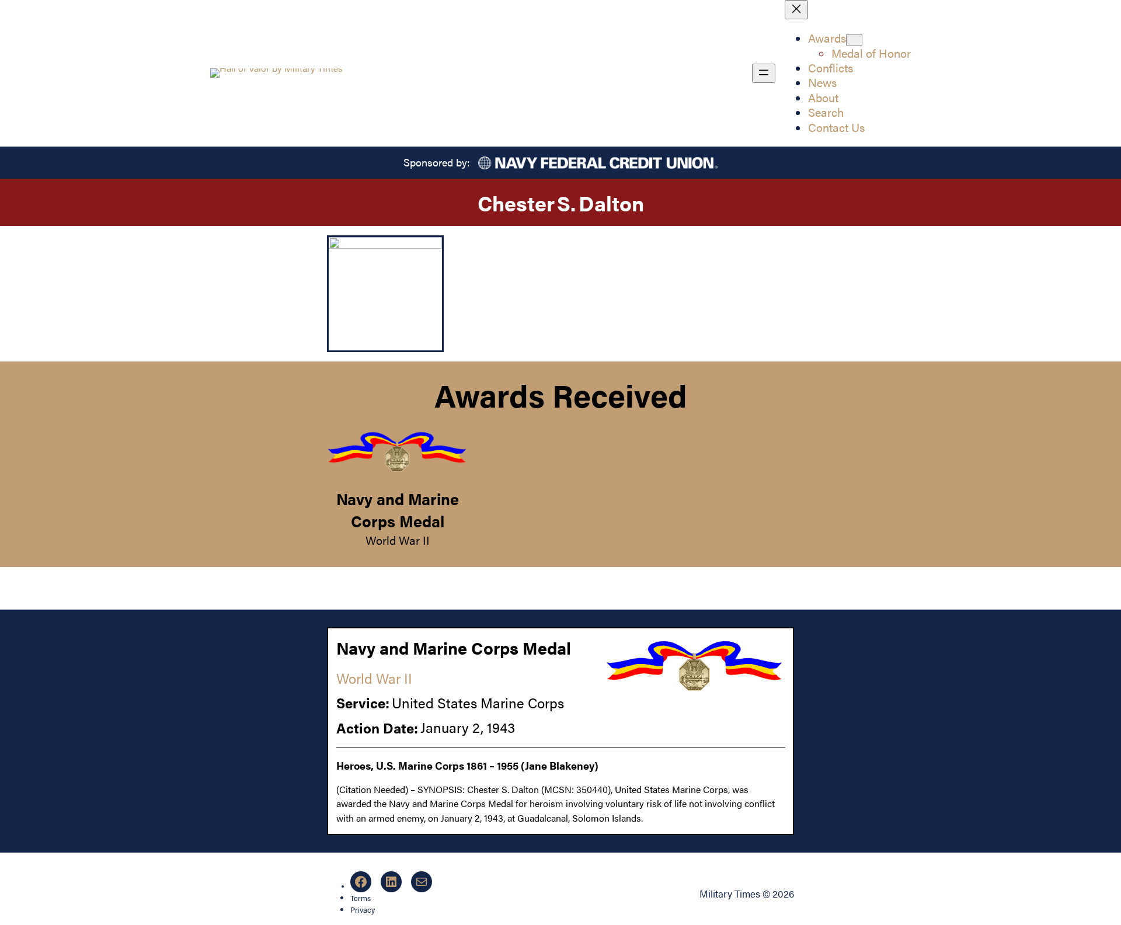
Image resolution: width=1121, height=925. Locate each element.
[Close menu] (796, 9)
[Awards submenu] (854, 40)
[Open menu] (763, 73)
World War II (397, 540)
